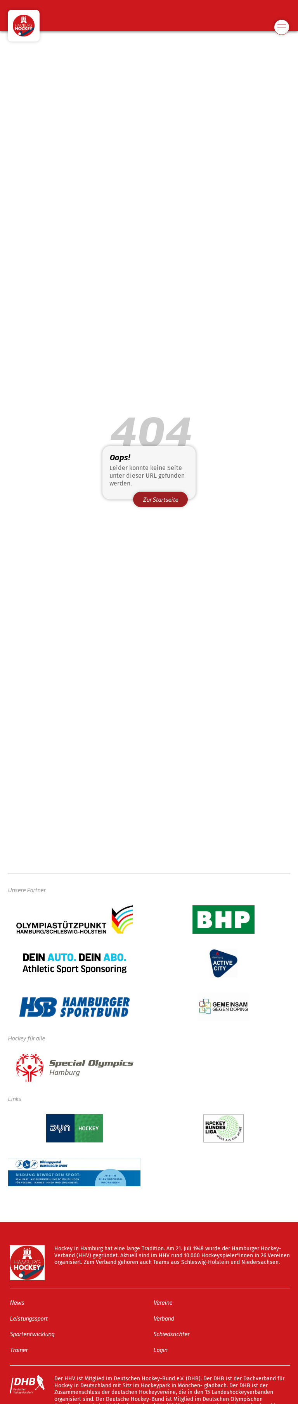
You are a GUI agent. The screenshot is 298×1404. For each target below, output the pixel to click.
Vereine (162, 1302)
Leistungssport (29, 1318)
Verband (163, 1318)
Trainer (19, 1349)
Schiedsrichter (171, 1333)
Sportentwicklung (32, 1333)
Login (160, 1349)
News (17, 1302)
